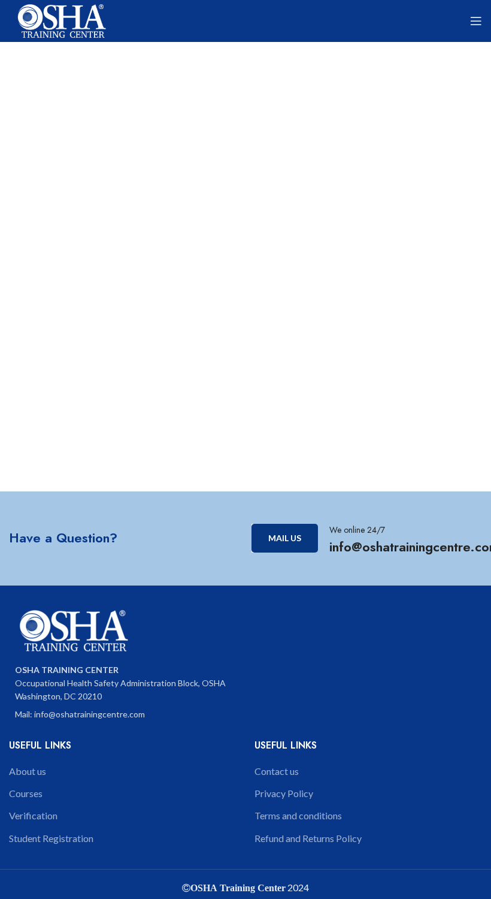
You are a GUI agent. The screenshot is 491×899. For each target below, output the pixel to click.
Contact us (276, 771)
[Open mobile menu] (476, 21)
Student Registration (51, 838)
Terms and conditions (298, 815)
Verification (33, 815)
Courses (26, 793)
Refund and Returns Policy (308, 838)
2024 (297, 887)
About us (27, 771)
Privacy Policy (283, 793)
